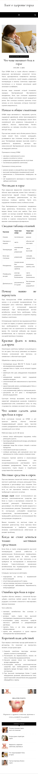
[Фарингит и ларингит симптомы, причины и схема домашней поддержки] (6, 691)
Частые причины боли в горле (16, 762)
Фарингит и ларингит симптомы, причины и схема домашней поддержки (16, 746)
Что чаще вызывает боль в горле (17, 754)
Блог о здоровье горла (19, 5)
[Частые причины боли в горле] (32, 691)
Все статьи (24, 56)
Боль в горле (14, 56)
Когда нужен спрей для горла (16, 737)
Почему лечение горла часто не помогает (16, 729)
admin (23, 67)
